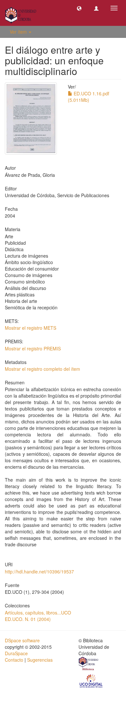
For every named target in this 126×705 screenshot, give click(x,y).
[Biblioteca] (89, 664)
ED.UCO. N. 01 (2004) (28, 619)
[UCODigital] (91, 680)
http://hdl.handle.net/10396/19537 (39, 571)
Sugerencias (40, 660)
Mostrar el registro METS (30, 328)
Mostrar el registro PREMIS (33, 348)
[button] (79, 8)
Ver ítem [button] (19, 31)
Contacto (14, 660)
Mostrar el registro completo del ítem (42, 369)
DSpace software (22, 640)
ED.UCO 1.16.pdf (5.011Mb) (88, 96)
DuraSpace (16, 653)
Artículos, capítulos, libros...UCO (38, 612)
